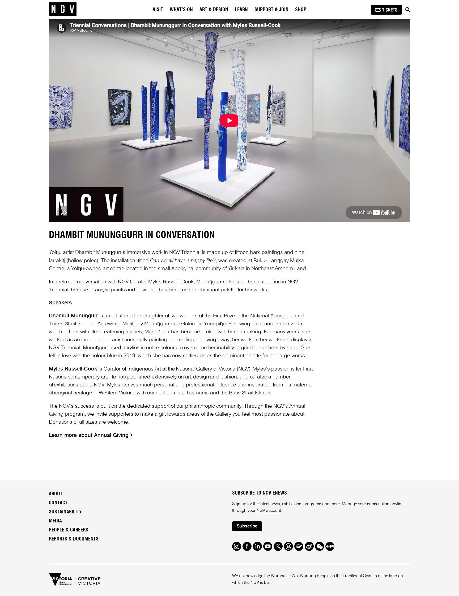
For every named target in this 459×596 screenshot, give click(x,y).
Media (55, 521)
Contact (58, 503)
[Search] (407, 9)
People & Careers (68, 530)
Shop (300, 9)
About (55, 494)
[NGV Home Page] (62, 9)
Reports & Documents (74, 539)
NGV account (269, 511)
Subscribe (247, 526)
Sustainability (65, 512)
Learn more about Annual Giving (89, 435)
